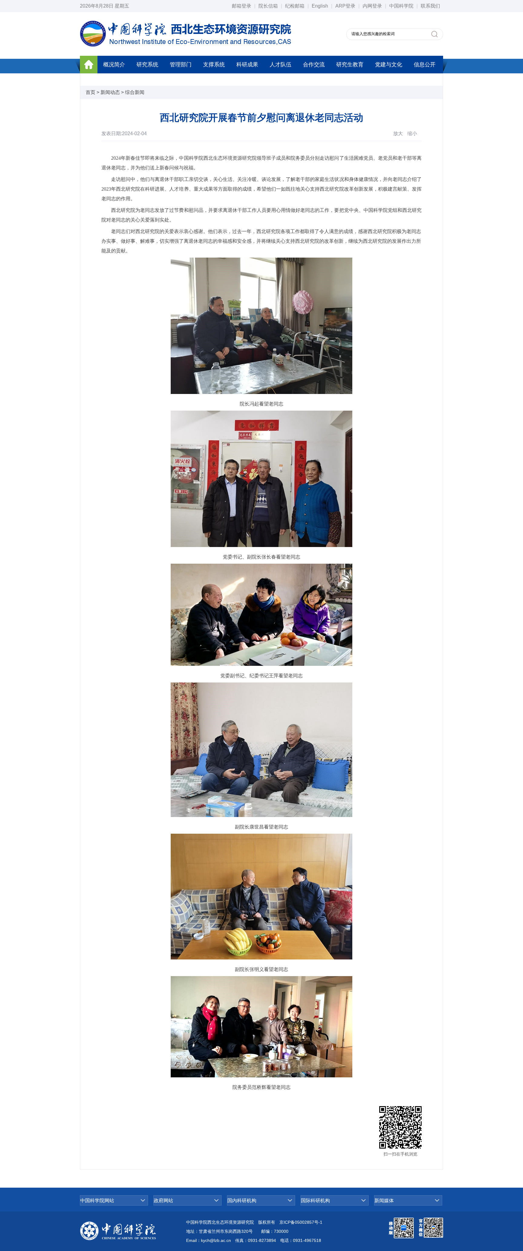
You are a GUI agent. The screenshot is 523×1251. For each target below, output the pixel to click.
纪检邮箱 (294, 5)
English (320, 5)
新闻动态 (110, 92)
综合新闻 (134, 92)
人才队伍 (280, 65)
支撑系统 (214, 65)
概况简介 (114, 65)
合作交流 (314, 65)
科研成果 (247, 65)
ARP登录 (345, 5)
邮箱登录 (241, 5)
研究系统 (147, 65)
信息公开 (425, 65)
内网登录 (372, 5)
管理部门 (181, 65)
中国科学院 (401, 5)
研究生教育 (349, 65)
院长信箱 (268, 5)
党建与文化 (388, 65)
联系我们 (430, 5)
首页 (90, 92)
